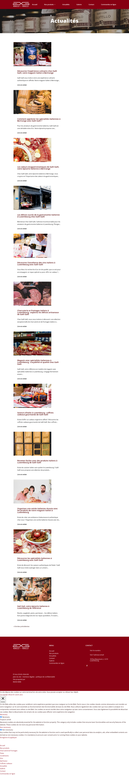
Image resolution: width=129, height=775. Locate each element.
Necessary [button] (3, 714)
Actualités (66, 4)
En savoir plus (18, 695)
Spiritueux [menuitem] (3, 761)
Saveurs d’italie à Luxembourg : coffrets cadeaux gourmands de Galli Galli (35, 413)
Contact (91, 4)
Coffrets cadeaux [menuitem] (6, 763)
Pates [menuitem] (2, 753)
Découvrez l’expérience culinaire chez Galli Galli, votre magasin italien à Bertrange (37, 72)
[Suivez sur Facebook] (86, 665)
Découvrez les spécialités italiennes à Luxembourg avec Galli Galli (34, 559)
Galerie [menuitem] (2, 768)
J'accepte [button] (3, 695)
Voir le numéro (95, 650)
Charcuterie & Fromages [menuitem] (8, 751)
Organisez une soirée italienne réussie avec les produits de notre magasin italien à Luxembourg (37, 510)
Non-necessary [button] (5, 727)
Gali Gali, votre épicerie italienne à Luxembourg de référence (33, 607)
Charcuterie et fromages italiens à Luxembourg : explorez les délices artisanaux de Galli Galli (38, 312)
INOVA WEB (17, 682)
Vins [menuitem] (1, 758)
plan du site (17, 677)
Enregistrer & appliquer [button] (8, 737)
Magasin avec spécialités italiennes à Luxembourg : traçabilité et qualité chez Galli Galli (38, 362)
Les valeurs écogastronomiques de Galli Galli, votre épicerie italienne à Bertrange (38, 168)
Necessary (6, 717)
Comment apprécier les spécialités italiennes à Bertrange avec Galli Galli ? (38, 120)
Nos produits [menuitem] (4, 748)
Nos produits (49, 4)
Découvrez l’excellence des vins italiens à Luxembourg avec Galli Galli (36, 263)
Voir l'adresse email (97, 655)
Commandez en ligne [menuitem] (7, 774)
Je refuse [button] (9, 695)
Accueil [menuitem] (2, 745)
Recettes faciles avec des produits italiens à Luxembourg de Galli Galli (37, 461)
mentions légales (28, 677)
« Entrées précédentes (21, 626)
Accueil (34, 4)
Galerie (79, 4)
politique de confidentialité (45, 677)
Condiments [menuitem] (4, 756)
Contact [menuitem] (3, 771)
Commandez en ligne (108, 4)
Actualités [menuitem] (3, 766)
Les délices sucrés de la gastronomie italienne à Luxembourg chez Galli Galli (38, 216)
